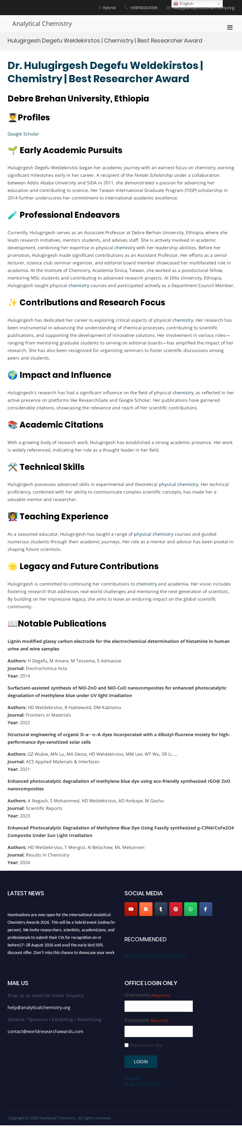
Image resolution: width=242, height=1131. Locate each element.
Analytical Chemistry (42, 23)
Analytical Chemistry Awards (155, 956)
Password (146, 1020)
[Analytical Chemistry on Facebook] (205, 909)
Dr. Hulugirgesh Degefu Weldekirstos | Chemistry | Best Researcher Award (105, 72)
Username (147, 995)
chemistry (124, 248)
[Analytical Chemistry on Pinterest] (175, 909)
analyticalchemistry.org (90, 958)
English (185, 3)
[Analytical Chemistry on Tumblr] (161, 909)
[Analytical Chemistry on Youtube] (131, 909)
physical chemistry (178, 484)
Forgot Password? (142, 1084)
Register (133, 1078)
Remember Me (146, 1045)
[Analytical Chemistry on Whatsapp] (190, 909)
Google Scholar (23, 134)
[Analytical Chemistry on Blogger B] (146, 909)
